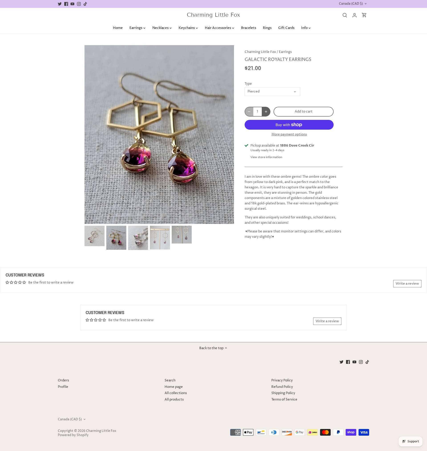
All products (174, 399)
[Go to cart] (364, 15)
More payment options (289, 134)
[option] (159, 134)
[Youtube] (72, 4)
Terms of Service (284, 399)
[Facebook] (66, 4)
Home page (174, 387)
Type (248, 84)
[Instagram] (79, 4)
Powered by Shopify (73, 435)
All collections (176, 393)
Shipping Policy (283, 393)
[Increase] (266, 111)
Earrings (285, 52)
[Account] (354, 15)
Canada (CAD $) (351, 4)
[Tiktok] (85, 4)
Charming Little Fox (213, 15)
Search (170, 380)
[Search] (345, 15)
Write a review (407, 283)
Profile (63, 387)
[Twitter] (60, 4)
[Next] (227, 134)
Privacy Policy (282, 380)
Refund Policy (282, 387)
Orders (63, 380)
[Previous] (91, 134)
